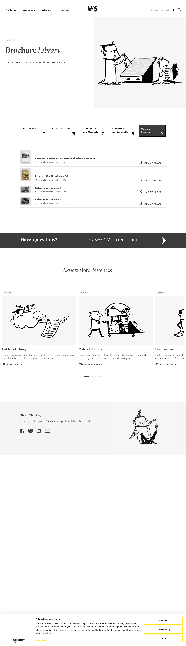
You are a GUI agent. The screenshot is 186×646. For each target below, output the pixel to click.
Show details (42, 640)
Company (155, 10)
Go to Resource (16, 364)
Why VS (46, 9)
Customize (162, 629)
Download (154, 162)
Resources (63, 9)
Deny (163, 638)
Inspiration (29, 9)
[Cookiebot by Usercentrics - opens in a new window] (18, 641)
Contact (165, 10)
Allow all (163, 621)
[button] (12, 318)
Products (10, 9)
